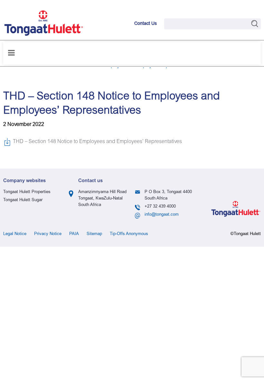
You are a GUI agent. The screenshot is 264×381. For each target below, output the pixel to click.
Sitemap (94, 234)
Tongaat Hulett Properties (27, 192)
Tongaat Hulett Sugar (22, 200)
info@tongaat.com (162, 215)
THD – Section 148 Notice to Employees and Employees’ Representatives (97, 141)
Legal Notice (14, 234)
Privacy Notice (47, 234)
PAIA (74, 234)
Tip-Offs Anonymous (129, 234)
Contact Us (145, 24)
